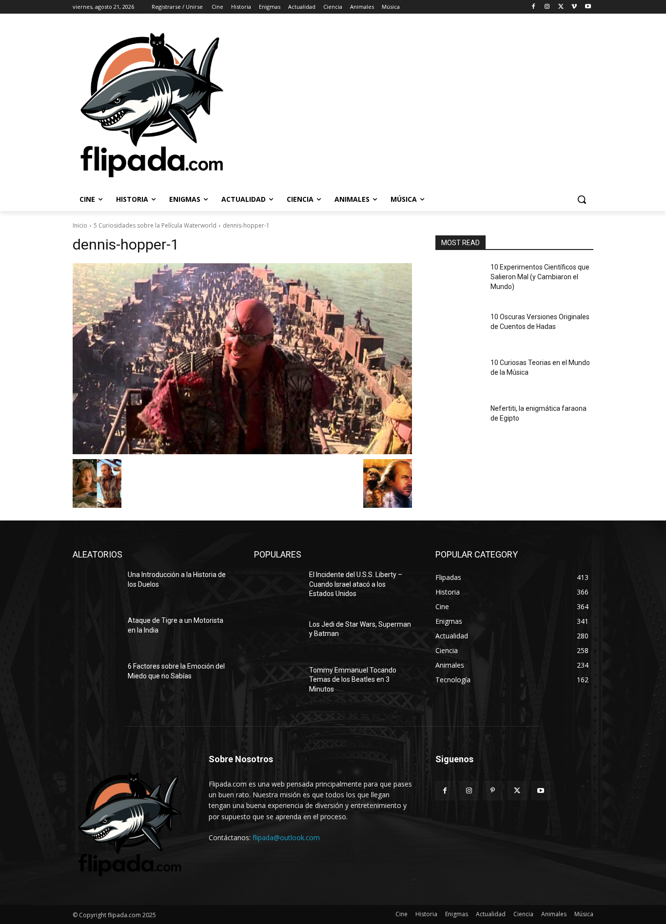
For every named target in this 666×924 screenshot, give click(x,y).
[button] (581, 199)
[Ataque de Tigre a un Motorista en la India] (96, 632)
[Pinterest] (492, 790)
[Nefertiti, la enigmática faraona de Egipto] (459, 420)
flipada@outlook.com (286, 837)
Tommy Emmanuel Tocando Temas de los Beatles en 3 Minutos (352, 679)
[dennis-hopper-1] (242, 358)
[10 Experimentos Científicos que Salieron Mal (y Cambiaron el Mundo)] (459, 279)
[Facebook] (533, 7)
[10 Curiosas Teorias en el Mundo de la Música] (459, 374)
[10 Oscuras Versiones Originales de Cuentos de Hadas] (459, 329)
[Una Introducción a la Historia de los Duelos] (96, 586)
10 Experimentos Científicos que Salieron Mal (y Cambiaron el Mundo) (539, 276)
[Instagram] (547, 7)
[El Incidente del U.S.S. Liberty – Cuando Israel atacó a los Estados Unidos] (277, 586)
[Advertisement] (447, 104)
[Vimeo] (574, 7)
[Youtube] (587, 7)
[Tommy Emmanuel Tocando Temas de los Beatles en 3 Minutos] (277, 682)
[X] (561, 7)
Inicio (80, 225)
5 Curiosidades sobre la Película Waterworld (155, 225)
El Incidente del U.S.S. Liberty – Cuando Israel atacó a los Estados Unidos (355, 584)
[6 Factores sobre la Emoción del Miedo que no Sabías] (96, 678)
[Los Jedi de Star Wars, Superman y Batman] (277, 636)
